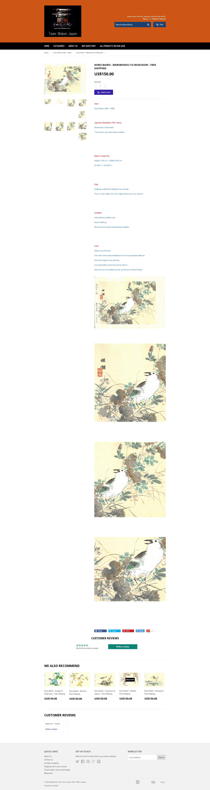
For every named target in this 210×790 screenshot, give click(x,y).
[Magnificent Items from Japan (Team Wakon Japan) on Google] (93, 762)
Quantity (97, 82)
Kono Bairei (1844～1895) (62, 52)
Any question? (89, 46)
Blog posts (48, 773)
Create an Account (159, 19)
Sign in (146, 19)
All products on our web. (112, 46)
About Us (73, 46)
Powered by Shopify (51, 785)
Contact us (48, 759)
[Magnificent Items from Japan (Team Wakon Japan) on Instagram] (99, 762)
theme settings (110, 756)
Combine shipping (51, 763)
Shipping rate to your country (55, 766)
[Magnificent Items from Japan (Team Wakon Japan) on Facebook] (83, 762)
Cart (161, 24)
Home (46, 46)
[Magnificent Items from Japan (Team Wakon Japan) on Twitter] (77, 762)
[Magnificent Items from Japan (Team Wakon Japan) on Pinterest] (88, 762)
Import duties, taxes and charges (57, 769)
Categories (58, 46)
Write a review (122, 646)
